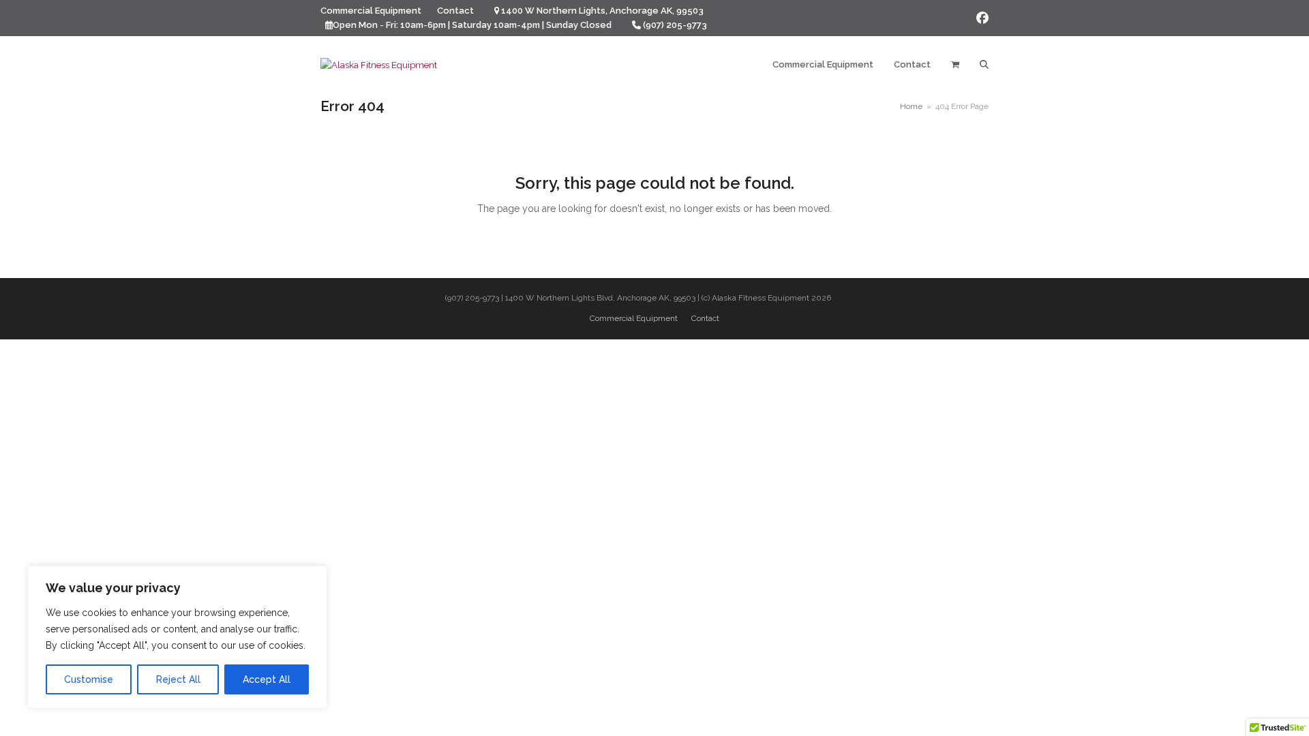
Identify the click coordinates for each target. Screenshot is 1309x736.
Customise (88, 679)
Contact (705, 318)
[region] (177, 637)
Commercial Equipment (634, 318)
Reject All (178, 679)
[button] (955, 65)
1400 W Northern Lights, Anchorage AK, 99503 (602, 10)
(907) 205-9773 (675, 25)
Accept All (266, 679)
